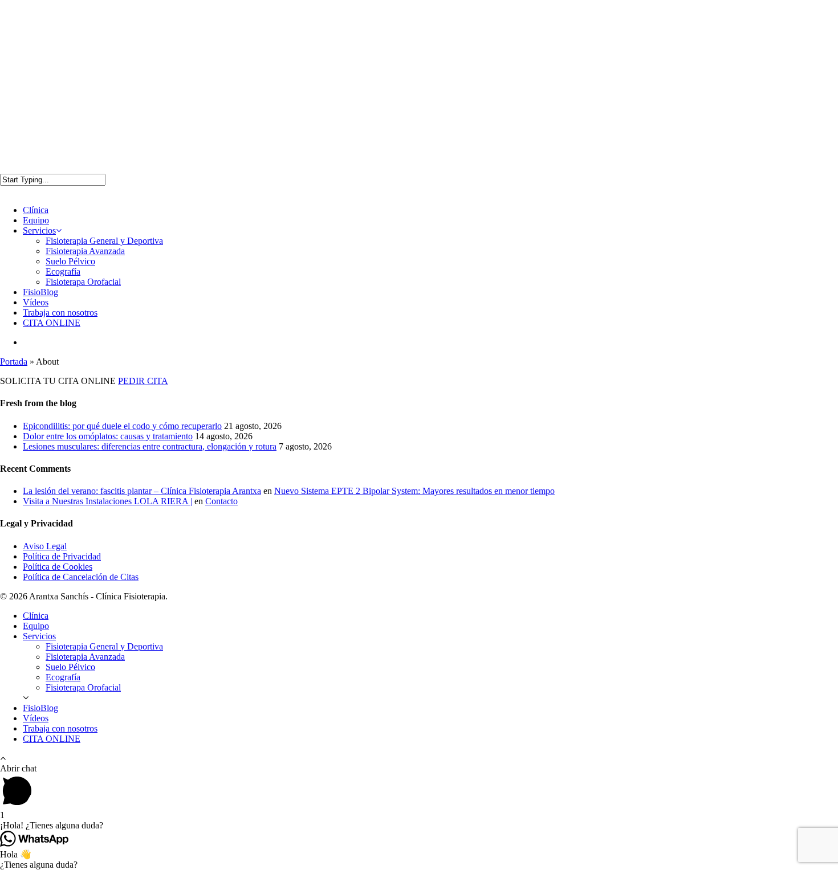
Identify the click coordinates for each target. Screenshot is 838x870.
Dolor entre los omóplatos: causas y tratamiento (108, 436)
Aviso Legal (45, 546)
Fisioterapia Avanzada (85, 251)
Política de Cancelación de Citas (81, 577)
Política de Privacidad (62, 556)
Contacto (221, 501)
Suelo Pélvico (70, 261)
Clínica (35, 210)
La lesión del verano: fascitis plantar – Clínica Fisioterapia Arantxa (142, 491)
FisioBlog (40, 292)
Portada (13, 361)
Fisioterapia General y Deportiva (104, 241)
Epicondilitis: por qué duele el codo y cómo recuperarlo (122, 426)
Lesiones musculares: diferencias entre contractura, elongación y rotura (149, 446)
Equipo (36, 220)
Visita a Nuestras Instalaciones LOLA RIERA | (107, 501)
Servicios (39, 230)
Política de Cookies (57, 566)
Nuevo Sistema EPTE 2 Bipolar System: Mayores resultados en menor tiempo (414, 491)
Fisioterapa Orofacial (83, 282)
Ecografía (63, 271)
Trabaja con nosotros (60, 312)
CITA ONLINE (51, 323)
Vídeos (35, 302)
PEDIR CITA (143, 381)
